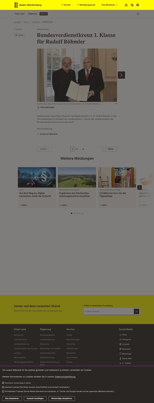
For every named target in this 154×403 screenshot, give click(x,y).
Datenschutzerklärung (65, 376)
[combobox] (110, 5)
